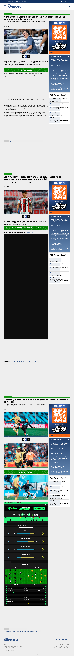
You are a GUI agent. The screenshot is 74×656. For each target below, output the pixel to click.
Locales (61, 649)
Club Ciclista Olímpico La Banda (35, 141)
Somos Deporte (8, 13)
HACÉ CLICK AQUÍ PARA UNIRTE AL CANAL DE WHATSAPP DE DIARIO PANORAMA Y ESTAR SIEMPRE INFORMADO (26, 69)
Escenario (67, 646)
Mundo (61, 646)
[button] (5, 6)
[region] (26, 88)
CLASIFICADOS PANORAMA (9, 1)
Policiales (67, 649)
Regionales (67, 647)
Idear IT (41, 654)
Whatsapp (60, 644)
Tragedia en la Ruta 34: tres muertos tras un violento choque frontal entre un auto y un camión (59, 100)
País (56, 646)
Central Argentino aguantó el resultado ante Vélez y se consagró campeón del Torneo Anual (58, 114)
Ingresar (68, 5)
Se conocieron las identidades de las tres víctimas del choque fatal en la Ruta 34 (59, 109)
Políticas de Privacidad (9, 650)
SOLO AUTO (24, 1)
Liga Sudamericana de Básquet (17, 141)
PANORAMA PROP (17, 1)
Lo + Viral (67, 644)
